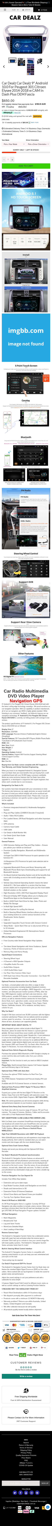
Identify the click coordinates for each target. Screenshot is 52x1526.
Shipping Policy (26, 1450)
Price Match (26, 1458)
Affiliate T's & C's (26, 1463)
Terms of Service (26, 1448)
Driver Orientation (32, 140)
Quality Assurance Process (26, 1455)
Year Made (5, 140)
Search (26, 1443)
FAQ (26, 1460)
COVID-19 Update (26, 1465)
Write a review (26, 1376)
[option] (12, 60)
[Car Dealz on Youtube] (26, 1493)
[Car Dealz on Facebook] (20, 1493)
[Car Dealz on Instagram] (31, 1493)
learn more (34, 122)
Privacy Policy (26, 1453)
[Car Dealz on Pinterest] (37, 1493)
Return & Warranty (26, 1445)
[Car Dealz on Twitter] (15, 1493)
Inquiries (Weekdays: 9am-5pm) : (17, 1501)
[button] (48, 1507)
